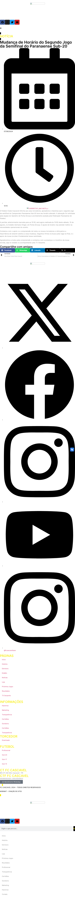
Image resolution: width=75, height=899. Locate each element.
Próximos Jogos (7, 686)
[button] (7, 250)
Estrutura (5, 668)
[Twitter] (12, 22)
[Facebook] (2, 22)
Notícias (5, 677)
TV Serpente (6, 695)
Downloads (6, 740)
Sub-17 (4, 759)
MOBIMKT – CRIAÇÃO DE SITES (11, 791)
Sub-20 (4, 755)
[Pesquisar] (74, 828)
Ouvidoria (5, 724)
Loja (3, 682)
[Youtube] (17, 22)
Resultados (6, 691)
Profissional (6, 750)
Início (4, 659)
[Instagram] (7, 22)
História (4, 664)
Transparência (7, 715)
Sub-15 (4, 764)
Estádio (4, 673)
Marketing (5, 710)
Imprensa (5, 706)
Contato (4, 894)
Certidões (5, 719)
